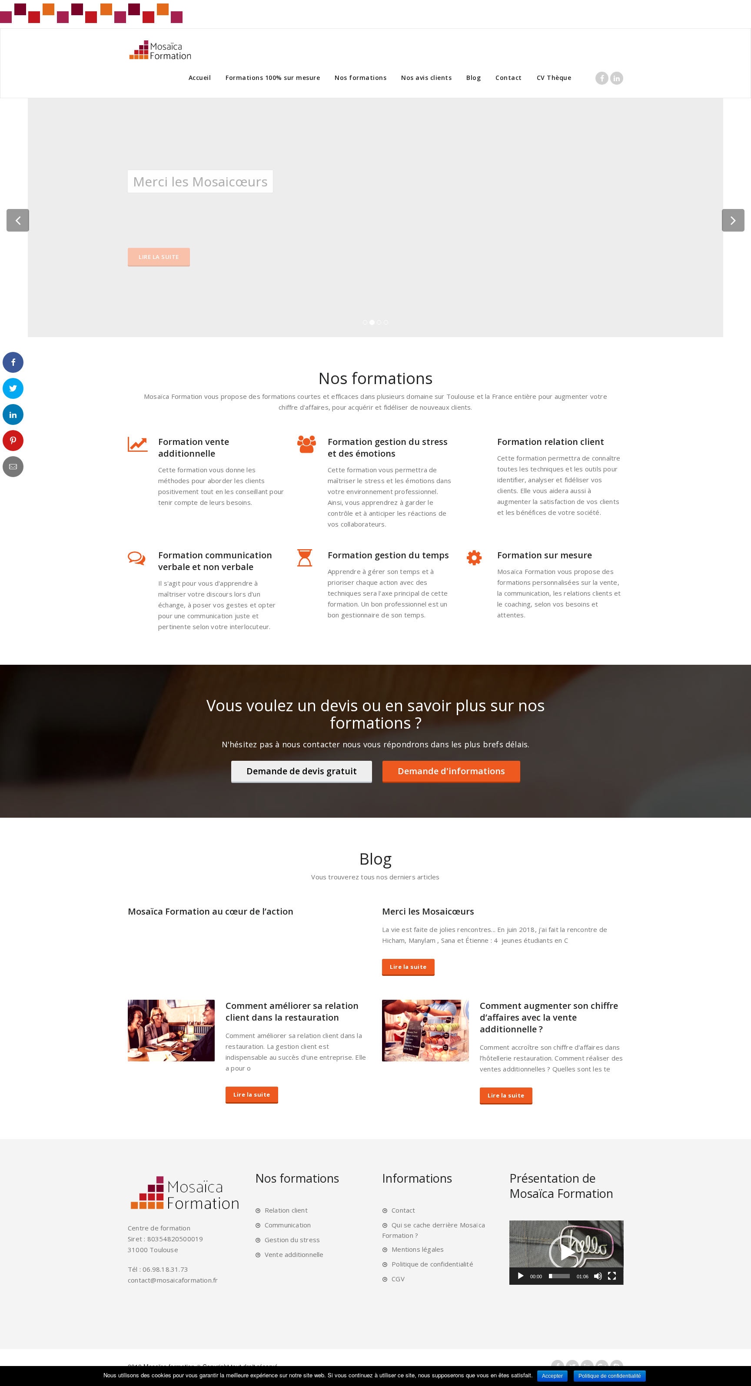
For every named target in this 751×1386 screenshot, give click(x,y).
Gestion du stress (292, 1239)
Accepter (552, 1376)
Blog (473, 77)
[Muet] (598, 1276)
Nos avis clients (426, 77)
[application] (566, 1252)
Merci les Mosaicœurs (428, 911)
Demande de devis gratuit (301, 771)
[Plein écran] (612, 1276)
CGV (398, 1278)
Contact (508, 77)
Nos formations (360, 77)
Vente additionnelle (294, 1254)
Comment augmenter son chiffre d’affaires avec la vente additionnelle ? (549, 1017)
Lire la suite (159, 256)
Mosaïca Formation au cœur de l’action (210, 911)
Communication (288, 1224)
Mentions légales (418, 1249)
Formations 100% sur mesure (273, 77)
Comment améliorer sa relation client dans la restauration (292, 1011)
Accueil (200, 77)
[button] (566, 1252)
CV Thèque (554, 77)
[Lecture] (520, 1276)
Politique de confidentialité (432, 1264)
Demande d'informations (451, 771)
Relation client (286, 1210)
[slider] (559, 1276)
